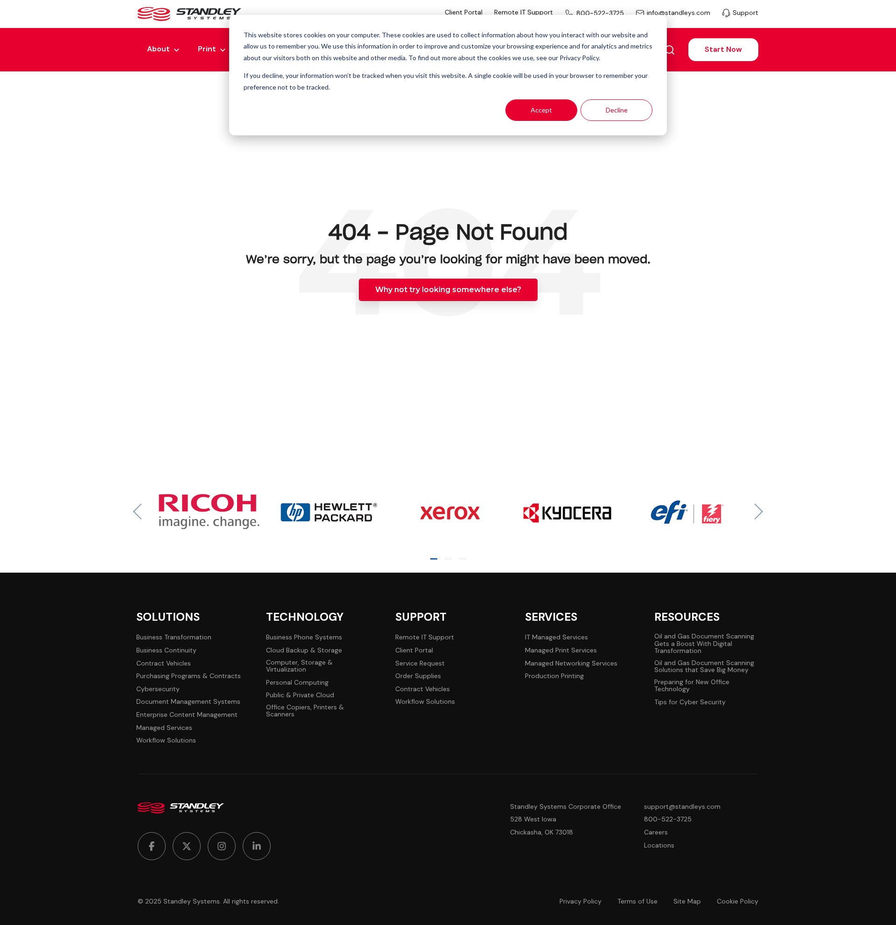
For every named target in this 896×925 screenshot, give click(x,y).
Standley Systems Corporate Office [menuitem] (565, 806)
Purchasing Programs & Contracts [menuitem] (188, 676)
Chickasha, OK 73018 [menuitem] (541, 832)
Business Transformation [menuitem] (173, 637)
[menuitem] (152, 846)
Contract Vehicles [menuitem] (163, 663)
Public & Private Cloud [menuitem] (300, 695)
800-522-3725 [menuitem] (600, 13)
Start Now (723, 49)
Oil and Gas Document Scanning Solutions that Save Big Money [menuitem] (704, 666)
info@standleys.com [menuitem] (678, 13)
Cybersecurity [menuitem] (158, 689)
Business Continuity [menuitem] (166, 650)
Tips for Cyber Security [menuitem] (690, 702)
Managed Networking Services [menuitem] (571, 663)
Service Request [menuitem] (420, 663)
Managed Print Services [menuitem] (561, 650)
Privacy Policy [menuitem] (581, 901)
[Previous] (141, 511)
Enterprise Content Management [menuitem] (187, 714)
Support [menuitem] (745, 13)
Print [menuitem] (207, 49)
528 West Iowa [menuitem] (533, 819)
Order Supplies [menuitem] (418, 676)
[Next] (755, 511)
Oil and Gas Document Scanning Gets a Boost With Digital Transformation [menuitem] (704, 643)
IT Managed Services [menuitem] (556, 637)
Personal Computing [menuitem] (297, 682)
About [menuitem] (158, 49)
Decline (617, 110)
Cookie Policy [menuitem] (737, 901)
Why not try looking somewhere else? (448, 289)
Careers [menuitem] (656, 832)
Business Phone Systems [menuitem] (304, 637)
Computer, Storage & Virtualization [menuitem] (299, 666)
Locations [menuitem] (659, 845)
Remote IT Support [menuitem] (523, 12)
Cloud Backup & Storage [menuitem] (304, 650)
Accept (541, 110)
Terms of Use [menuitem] (637, 901)
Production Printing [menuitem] (554, 676)
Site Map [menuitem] (687, 901)
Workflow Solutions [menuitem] (166, 740)
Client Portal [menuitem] (464, 12)
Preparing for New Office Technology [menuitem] (691, 686)
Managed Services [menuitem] (164, 727)
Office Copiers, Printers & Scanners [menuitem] (305, 711)
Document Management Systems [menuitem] (188, 701)
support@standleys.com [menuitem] (682, 806)
